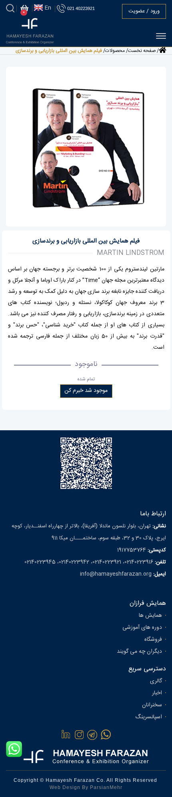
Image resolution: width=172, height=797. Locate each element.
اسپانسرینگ (148, 717)
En (47, 8)
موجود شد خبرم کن (86, 391)
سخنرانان (152, 705)
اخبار (157, 693)
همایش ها (150, 615)
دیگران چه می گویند (139, 651)
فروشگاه (153, 639)
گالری (156, 681)
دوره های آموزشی (142, 627)
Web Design (65, 787)
